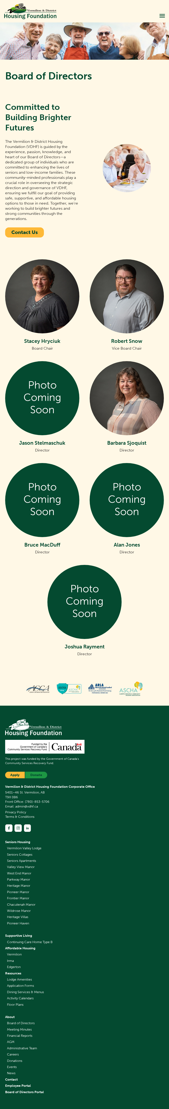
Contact (11, 1079)
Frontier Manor (18, 898)
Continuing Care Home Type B (30, 942)
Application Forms (20, 986)
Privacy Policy (15, 812)
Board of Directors (21, 1023)
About (10, 1017)
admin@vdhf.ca (26, 806)
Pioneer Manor (18, 892)
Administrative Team (22, 1048)
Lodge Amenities (19, 979)
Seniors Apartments (21, 861)
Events (12, 1067)
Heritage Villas (17, 917)
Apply (15, 775)
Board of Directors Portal (24, 1092)
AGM (10, 1042)
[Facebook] (9, 828)
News (11, 1073)
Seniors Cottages (19, 854)
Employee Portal (18, 1086)
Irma (10, 961)
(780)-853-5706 (37, 802)
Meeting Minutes (19, 1029)
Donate (36, 775)
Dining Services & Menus (25, 992)
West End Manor (19, 873)
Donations (14, 1061)
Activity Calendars (20, 998)
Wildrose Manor (19, 911)
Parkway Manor (18, 879)
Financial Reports (19, 1036)
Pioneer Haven (18, 923)
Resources (13, 973)
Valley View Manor (21, 867)
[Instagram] (18, 828)
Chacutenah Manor (21, 905)
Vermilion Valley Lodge (24, 848)
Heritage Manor (18, 886)
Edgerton (14, 967)
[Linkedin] (27, 828)
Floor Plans (15, 1005)
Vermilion (14, 954)
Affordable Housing (20, 948)
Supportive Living (18, 936)
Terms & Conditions (19, 817)
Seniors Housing (17, 842)
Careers (13, 1054)
